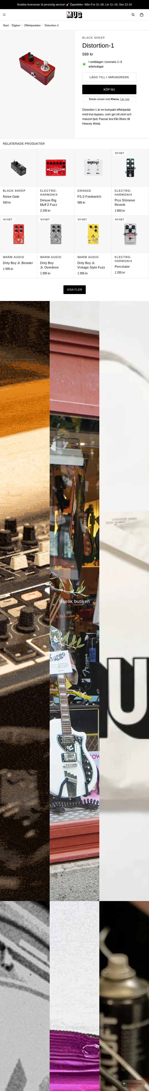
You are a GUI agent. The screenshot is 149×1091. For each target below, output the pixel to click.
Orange (84, 190)
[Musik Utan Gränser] (74, 14)
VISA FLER (74, 289)
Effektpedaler (32, 25)
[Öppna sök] (133, 14)
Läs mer (124, 99)
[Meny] (4, 14)
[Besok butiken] (74, 601)
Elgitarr (16, 25)
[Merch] (124, 601)
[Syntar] (25, 601)
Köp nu (109, 89)
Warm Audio (13, 257)
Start (6, 25)
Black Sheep (93, 37)
